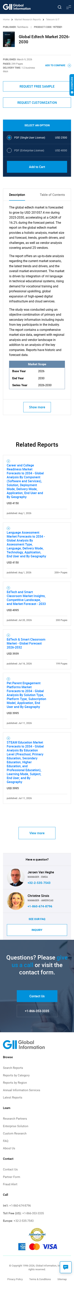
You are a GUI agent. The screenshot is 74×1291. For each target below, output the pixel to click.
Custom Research (14, 1133)
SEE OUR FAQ (37, 919)
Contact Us (37, 996)
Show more (37, 407)
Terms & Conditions (40, 1279)
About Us (9, 1148)
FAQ (5, 1141)
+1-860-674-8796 (40, 906)
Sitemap (62, 1279)
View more (37, 833)
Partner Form (11, 1177)
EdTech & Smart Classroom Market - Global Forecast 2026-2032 (26, 643)
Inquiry (37, 929)
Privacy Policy (15, 1279)
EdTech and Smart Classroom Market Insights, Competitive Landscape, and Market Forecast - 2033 (26, 598)
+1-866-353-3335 (37, 1011)
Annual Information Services (21, 1090)
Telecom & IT (52, 19)
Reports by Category (16, 1075)
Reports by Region (15, 1082)
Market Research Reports (28, 19)
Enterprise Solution (15, 1126)
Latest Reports (12, 1097)
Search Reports (13, 1068)
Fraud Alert (10, 1184)
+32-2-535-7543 (39, 883)
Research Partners (15, 1118)
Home (6, 19)
